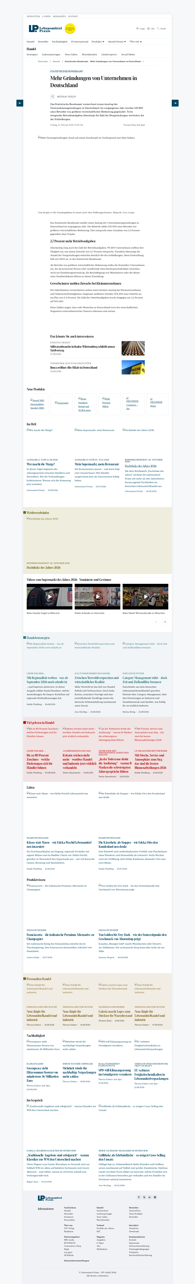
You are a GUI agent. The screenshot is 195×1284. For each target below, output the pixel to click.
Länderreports (109, 54)
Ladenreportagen (51, 54)
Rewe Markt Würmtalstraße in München (144, 613)
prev (156, 621)
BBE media (69, 1240)
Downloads (134, 1231)
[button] (63, 96)
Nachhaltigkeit (60, 41)
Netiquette (134, 1252)
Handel (30, 41)
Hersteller (43, 41)
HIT (98, 1231)
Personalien (69, 1220)
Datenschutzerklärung (139, 1246)
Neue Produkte (136, 1214)
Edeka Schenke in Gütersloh (89, 613)
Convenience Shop (72, 1246)
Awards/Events (115, 41)
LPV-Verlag (69, 1228)
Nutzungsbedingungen (139, 1249)
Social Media (128, 54)
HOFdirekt (69, 1255)
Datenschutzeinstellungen (76, 1261)
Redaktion (68, 1231)
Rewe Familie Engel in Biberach (43, 613)
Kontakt (73, 16)
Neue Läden (71, 54)
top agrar (68, 1252)
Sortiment (68, 1217)
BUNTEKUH (69, 1243)
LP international (79, 41)
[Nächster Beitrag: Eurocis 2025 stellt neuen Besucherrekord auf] (175, 103)
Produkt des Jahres (105, 1228)
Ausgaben (101, 1240)
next (164, 621)
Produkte (97, 41)
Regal (66, 1249)
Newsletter (33, 16)
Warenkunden (89, 54)
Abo (98, 1246)
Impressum (134, 1243)
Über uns (134, 41)
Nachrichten (102, 1211)
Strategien (32, 54)
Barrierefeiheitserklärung (140, 1255)
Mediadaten (59, 16)
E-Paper (46, 16)
